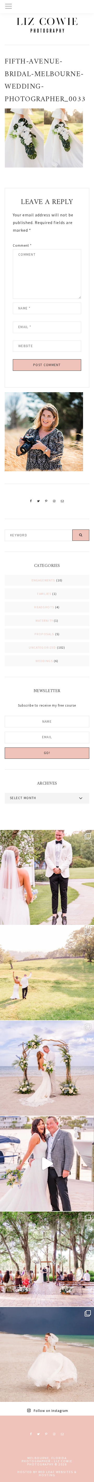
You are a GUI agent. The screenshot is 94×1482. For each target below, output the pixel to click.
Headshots (44, 607)
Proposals (44, 634)
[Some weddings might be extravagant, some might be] (47, 1068)
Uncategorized (42, 647)
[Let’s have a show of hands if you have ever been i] (47, 1163)
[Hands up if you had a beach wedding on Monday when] (47, 1354)
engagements (43, 580)
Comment (22, 245)
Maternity (44, 621)
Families (44, 594)
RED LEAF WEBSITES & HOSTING (57, 1473)
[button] (47, 6)
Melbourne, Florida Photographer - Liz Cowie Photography (47, 25)
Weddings (44, 661)
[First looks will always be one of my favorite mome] (47, 877)
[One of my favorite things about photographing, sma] (47, 1259)
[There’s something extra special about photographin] (47, 972)
